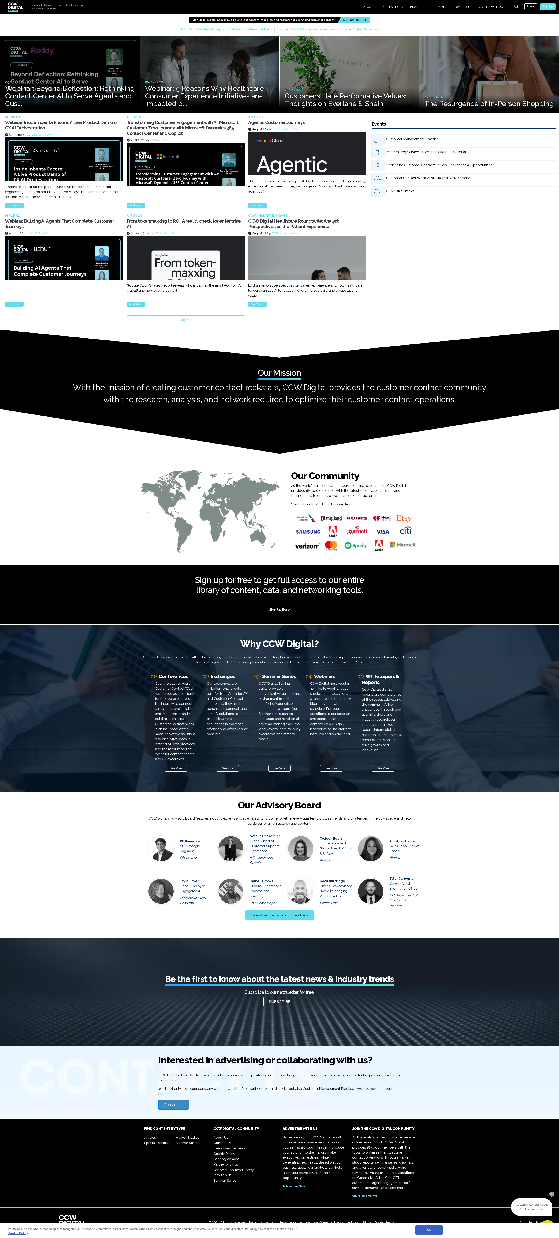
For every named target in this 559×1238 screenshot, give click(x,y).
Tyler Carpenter (402, 878)
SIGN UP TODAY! (364, 1196)
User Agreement (226, 1159)
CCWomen (235, 29)
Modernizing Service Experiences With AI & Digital (426, 152)
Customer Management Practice (412, 139)
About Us (221, 1138)
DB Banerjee (190, 841)
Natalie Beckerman (265, 836)
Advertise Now (294, 1186)
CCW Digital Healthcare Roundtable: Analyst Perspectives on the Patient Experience (293, 223)
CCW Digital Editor (285, 129)
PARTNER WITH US (490, 7)
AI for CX (186, 29)
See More (176, 768)
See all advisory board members (279, 915)
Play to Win (222, 1175)
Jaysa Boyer (189, 881)
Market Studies (187, 1138)
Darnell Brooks (261, 881)
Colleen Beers (331, 838)
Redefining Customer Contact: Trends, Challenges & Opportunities (439, 165)
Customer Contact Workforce (359, 29)
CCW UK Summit (400, 191)
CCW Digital (43, 134)
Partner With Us (226, 1164)
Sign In (530, 6)
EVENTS (442, 7)
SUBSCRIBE (279, 1001)
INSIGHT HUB (419, 7)
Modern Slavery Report (379, 1222)
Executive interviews (230, 1148)
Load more (185, 320)
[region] (279, 1230)
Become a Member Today (234, 1170)
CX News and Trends (259, 29)
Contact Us (173, 1104)
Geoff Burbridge (332, 881)
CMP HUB (462, 7)
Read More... (14, 205)
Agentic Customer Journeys (276, 122)
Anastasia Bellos (402, 841)
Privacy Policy (346, 1222)
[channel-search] (516, 6)
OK (429, 1229)
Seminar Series (187, 1143)
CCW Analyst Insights (210, 29)
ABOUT (368, 7)
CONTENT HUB (392, 7)
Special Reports (156, 1143)
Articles (150, 1138)
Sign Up (548, 6)
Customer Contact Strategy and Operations (306, 29)
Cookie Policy (224, 1154)
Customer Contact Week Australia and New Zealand (428, 178)
